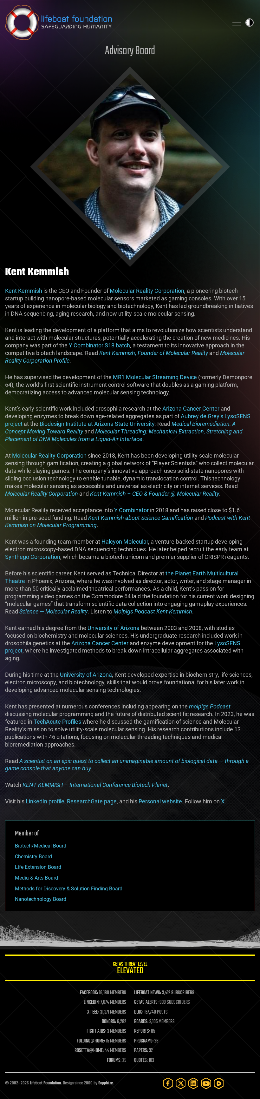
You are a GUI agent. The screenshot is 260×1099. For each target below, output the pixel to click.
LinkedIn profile (45, 801)
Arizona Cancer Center (190, 408)
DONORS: (109, 1022)
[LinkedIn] (193, 1083)
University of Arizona (114, 628)
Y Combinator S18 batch (99, 345)
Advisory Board (130, 51)
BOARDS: (141, 1022)
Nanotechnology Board (40, 899)
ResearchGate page (92, 801)
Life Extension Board (38, 867)
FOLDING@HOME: (91, 1041)
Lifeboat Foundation (45, 1083)
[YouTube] (206, 1083)
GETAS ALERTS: (146, 1002)
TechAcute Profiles (57, 721)
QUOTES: (141, 1060)
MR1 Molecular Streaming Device (155, 377)
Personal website (160, 801)
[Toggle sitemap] (236, 22)
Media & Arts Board (36, 878)
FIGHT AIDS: (96, 1031)
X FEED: (93, 1012)
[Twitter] (181, 1083)
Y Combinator (131, 510)
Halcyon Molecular (124, 541)
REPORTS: (142, 1031)
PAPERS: (141, 1051)
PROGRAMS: (143, 1041)
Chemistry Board (33, 857)
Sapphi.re (105, 1083)
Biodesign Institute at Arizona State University (97, 423)
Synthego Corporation (32, 556)
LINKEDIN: (92, 1002)
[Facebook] (168, 1083)
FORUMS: (114, 1060)
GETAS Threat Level (130, 969)
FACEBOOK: (89, 993)
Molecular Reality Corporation (147, 290)
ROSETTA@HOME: (89, 1051)
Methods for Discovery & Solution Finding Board (68, 889)
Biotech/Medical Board (40, 846)
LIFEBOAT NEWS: (147, 993)
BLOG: (138, 1012)
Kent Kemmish (23, 290)
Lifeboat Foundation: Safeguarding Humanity (114, 22)
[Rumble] (219, 1083)
